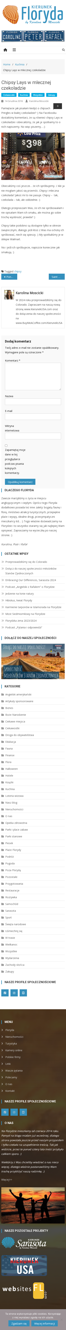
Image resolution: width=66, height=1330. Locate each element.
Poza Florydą (13, 870)
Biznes (9, 708)
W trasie (10, 937)
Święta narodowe (15, 924)
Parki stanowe (13, 836)
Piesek (9, 843)
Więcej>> (6, 1179)
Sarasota (10, 910)
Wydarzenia (12, 958)
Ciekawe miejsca (15, 721)
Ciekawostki (9, 95)
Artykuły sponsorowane (19, 701)
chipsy (17, 271)
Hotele (9, 775)
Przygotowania (14, 883)
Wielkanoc (11, 944)
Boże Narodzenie (15, 714)
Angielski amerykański (18, 694)
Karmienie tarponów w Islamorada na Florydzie (33, 607)
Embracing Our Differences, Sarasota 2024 (30, 580)
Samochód (11, 904)
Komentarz (12, 360)
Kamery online (13, 1050)
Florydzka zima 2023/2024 (20, 620)
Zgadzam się (19, 1323)
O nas (8, 816)
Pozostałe (11, 877)
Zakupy (51, 95)
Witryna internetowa (12, 428)
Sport (8, 917)
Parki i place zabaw (16, 829)
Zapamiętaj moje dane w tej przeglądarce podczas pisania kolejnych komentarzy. (15, 461)
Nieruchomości (14, 809)
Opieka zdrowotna (16, 823)
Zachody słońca (14, 964)
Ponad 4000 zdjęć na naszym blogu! (11, 277)
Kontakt (10, 1091)
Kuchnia (24, 95)
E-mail (8, 411)
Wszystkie (38, 95)
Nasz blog (11, 802)
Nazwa (9, 396)
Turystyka (11, 1043)
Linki (8, 1063)
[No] (61, 1319)
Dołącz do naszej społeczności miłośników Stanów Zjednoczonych (30, 571)
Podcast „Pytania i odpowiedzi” (23, 627)
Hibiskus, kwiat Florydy (18, 600)
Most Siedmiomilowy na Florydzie (25, 614)
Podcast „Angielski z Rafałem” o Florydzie (30, 587)
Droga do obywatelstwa (19, 735)
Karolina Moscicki (39, 101)
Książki (9, 782)
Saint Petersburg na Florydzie (58, 277)
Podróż (9, 856)
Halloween (11, 768)
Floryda (9, 1030)
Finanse (9, 755)
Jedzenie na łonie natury (19, 593)
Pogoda (10, 863)
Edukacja (10, 741)
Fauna (9, 748)
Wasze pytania (14, 1070)
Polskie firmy (13, 1057)
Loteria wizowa (14, 796)
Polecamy (11, 1077)
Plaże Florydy (13, 850)
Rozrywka (11, 897)
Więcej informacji (44, 1323)
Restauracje (12, 890)
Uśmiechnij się (13, 931)
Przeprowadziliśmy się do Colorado (26, 562)
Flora (8, 762)
